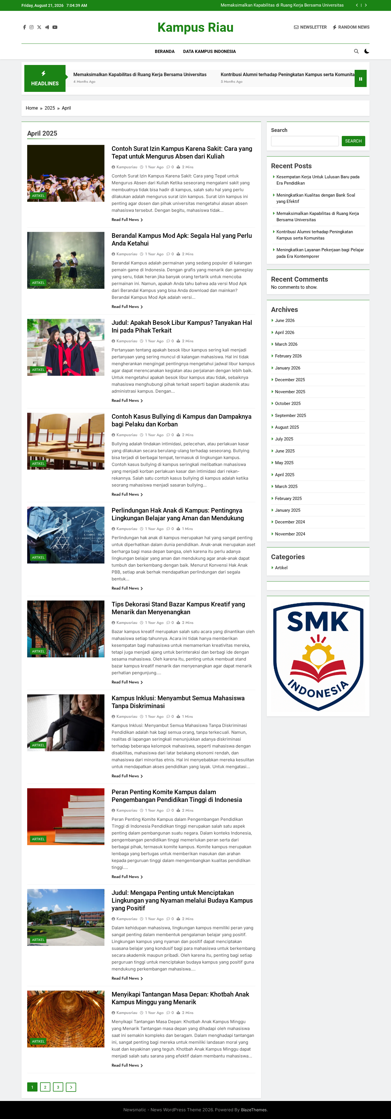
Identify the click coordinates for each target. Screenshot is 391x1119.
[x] (39, 27)
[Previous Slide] (357, 5)
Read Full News (125, 219)
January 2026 (287, 368)
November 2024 (290, 534)
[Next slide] (366, 5)
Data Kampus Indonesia (209, 51)
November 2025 (290, 391)
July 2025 (284, 439)
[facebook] (24, 27)
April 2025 (284, 474)
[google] (47, 27)
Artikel (38, 195)
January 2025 (287, 510)
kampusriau (126, 167)
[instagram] (31, 27)
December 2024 (290, 522)
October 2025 (288, 403)
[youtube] (55, 27)
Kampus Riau (195, 27)
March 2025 (286, 486)
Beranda (165, 51)
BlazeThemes (254, 1109)
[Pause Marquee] (361, 78)
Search (279, 130)
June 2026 (285, 320)
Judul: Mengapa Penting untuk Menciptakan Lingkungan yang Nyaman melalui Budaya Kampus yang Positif (182, 900)
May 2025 (284, 462)
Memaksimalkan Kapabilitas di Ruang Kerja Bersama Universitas (282, 5)
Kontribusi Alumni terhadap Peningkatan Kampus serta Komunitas (249, 74)
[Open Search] (356, 51)
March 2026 (286, 344)
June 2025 (285, 451)
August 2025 (287, 427)
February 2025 (288, 498)
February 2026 (288, 356)
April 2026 (284, 332)
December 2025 (290, 379)
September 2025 (290, 415)
